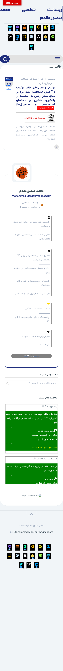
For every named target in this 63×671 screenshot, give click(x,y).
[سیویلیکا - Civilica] (31, 38)
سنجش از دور (47, 79)
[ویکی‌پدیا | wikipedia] (10, 38)
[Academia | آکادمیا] (39, 38)
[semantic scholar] (46, 38)
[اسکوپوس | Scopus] (24, 28)
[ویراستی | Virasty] (31, 47)
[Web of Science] (17, 28)
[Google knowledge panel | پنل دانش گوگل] (39, 28)
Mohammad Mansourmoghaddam (33, 532)
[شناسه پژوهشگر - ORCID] (53, 38)
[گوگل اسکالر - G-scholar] (53, 28)
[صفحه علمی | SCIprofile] (10, 28)
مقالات (33, 79)
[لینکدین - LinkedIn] (17, 38)
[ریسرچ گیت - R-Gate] (31, 28)
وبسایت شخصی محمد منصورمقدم (31, 14)
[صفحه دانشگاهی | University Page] (46, 28)
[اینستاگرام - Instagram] (24, 38)
